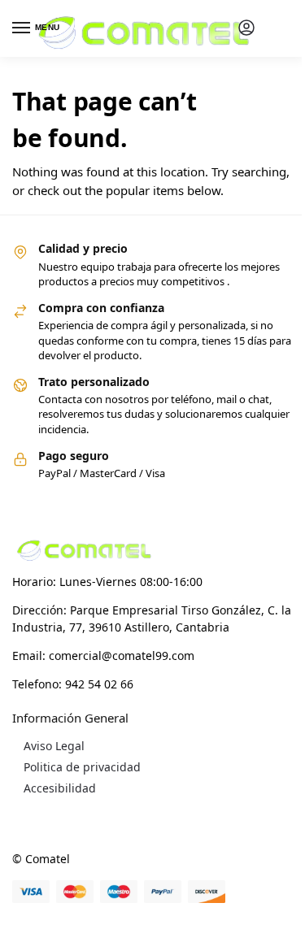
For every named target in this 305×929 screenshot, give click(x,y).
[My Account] (246, 28)
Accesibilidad (60, 788)
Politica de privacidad (82, 767)
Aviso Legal (54, 745)
